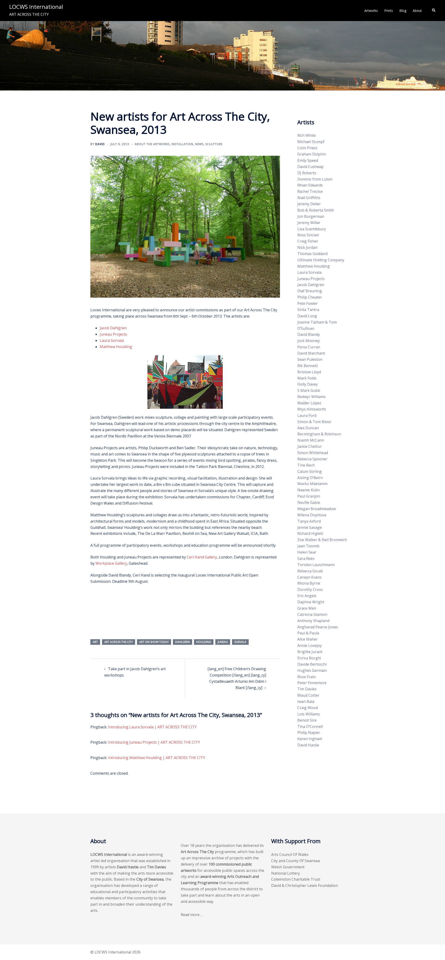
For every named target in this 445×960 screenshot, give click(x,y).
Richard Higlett (310, 533)
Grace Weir (306, 608)
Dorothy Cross (310, 589)
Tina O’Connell (310, 726)
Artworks (371, 10)
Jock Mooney (308, 340)
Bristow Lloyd (309, 371)
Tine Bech (306, 465)
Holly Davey (307, 384)
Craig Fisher (307, 241)
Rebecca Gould (310, 571)
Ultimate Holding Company (320, 259)
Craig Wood (307, 707)
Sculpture (213, 144)
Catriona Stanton (312, 614)
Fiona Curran (308, 346)
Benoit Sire (307, 720)
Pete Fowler (307, 303)
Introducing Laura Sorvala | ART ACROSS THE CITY (152, 726)
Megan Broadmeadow (316, 508)
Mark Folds (307, 378)
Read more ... (192, 914)
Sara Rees (306, 558)
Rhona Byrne (308, 583)
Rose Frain (306, 676)
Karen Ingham (309, 738)
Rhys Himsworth (311, 409)
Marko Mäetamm (312, 483)
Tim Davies (307, 689)
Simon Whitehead (312, 452)
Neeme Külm (308, 489)
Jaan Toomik (308, 546)
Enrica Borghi (309, 658)
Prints (388, 10)
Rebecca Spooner (312, 458)
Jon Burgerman (310, 216)
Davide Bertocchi (312, 664)
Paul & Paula (308, 633)
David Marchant (311, 353)
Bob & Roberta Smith (315, 210)
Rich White (306, 135)
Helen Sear (306, 552)
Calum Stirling (309, 471)
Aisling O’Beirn (310, 477)
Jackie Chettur (309, 446)
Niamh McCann (310, 440)
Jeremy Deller (309, 203)
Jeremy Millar (308, 222)
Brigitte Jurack (309, 651)
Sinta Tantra (308, 309)
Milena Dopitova (311, 514)
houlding (203, 642)
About (417, 10)
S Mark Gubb (308, 390)
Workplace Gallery (111, 563)
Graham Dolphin (311, 154)
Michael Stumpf (310, 141)
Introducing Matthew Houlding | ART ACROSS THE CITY (156, 757)
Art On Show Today (154, 642)
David (100, 144)
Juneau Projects (113, 334)
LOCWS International (36, 6)
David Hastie (308, 745)
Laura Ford (306, 415)
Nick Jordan (307, 247)
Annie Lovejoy (309, 645)
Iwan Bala (305, 701)
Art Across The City (118, 642)
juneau (223, 642)
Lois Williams (308, 714)
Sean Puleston (309, 359)
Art (95, 642)
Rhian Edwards (310, 185)
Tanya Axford (309, 521)
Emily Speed (307, 160)
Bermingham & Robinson (319, 433)
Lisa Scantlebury (311, 228)
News (199, 144)
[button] (434, 10)
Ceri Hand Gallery (202, 557)
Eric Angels (306, 595)
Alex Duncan (308, 427)
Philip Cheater (309, 297)
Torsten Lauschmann (316, 564)
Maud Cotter (308, 695)
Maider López (309, 402)
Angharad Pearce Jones (317, 627)
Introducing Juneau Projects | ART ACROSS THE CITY (154, 742)
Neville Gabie (308, 502)
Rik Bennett (307, 365)
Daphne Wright (310, 602)
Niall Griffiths (308, 197)
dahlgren (182, 642)
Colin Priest (307, 147)
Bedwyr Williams (311, 396)
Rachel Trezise (310, 191)
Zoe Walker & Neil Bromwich (322, 539)
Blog (402, 10)
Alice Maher (307, 639)
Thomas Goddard (312, 253)
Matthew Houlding (116, 346)
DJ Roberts (306, 172)
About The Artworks (152, 144)
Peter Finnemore (312, 682)
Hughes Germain (312, 670)
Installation (182, 144)
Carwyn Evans (309, 577)
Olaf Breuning (309, 290)
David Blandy (308, 334)
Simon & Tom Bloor (314, 421)
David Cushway (310, 166)
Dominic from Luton (314, 179)
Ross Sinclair (308, 234)
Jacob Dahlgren (113, 327)
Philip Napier (308, 732)
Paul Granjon (308, 496)
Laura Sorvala (112, 340)
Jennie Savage (309, 527)
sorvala (240, 642)
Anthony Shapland (313, 620)
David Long (307, 315)
